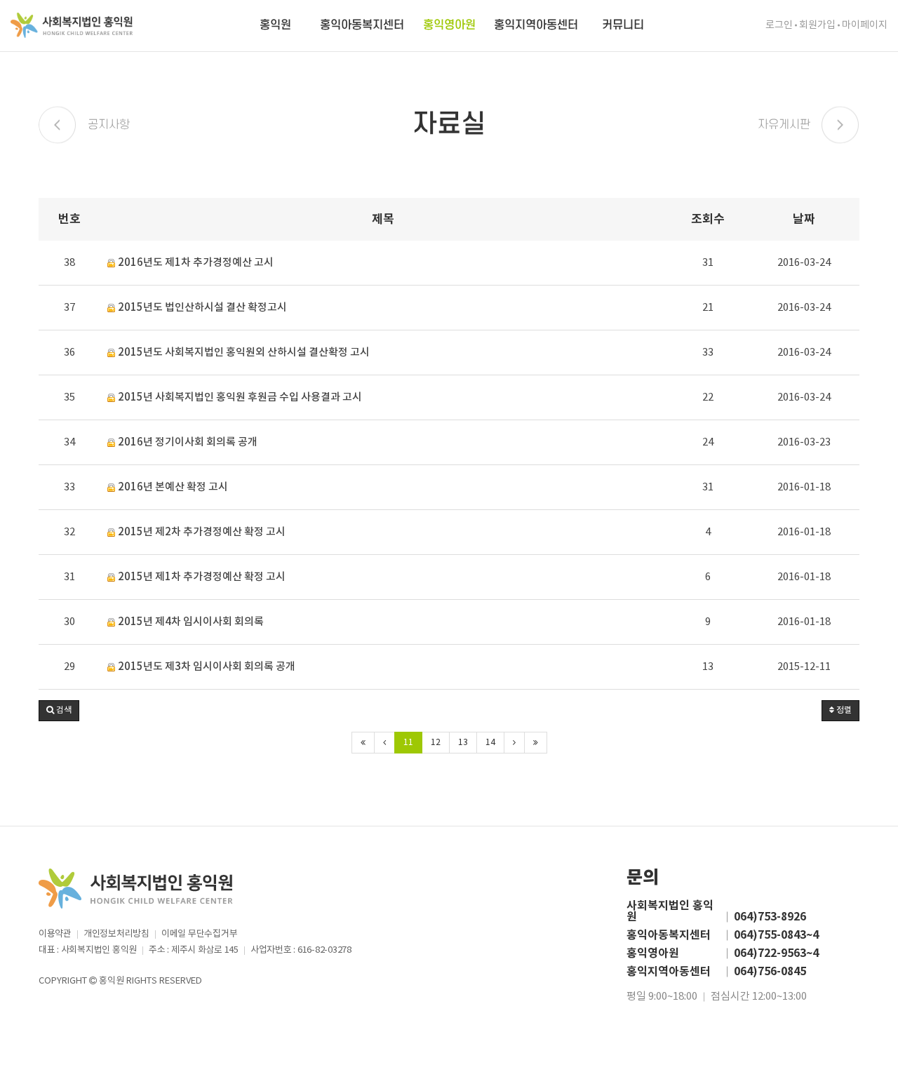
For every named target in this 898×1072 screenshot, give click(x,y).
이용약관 (55, 934)
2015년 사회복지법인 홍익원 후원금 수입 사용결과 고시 (239, 397)
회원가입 (817, 25)
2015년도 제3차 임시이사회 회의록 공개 (205, 667)
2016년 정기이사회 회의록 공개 (186, 442)
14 (490, 742)
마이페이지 (864, 25)
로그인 (779, 25)
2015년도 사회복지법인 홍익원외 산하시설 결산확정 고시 (243, 352)
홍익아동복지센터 (362, 25)
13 (463, 742)
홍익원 (275, 25)
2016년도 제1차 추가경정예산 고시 (195, 262)
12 (436, 742)
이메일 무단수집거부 (199, 934)
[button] (59, 710)
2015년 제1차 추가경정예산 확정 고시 (201, 577)
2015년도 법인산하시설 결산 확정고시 (201, 307)
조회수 (708, 219)
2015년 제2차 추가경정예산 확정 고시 (201, 532)
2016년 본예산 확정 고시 (172, 487)
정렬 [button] (843, 710)
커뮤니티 (623, 25)
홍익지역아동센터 (536, 25)
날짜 (804, 219)
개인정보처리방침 (116, 934)
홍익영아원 (449, 25)
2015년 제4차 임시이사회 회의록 (190, 622)
